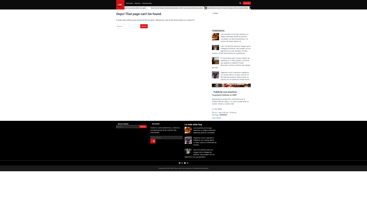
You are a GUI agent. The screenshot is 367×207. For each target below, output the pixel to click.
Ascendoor (188, 168)
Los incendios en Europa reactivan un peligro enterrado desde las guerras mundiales (234, 36)
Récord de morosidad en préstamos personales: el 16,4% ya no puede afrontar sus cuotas (167, 8)
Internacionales (147, 3)
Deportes (137, 3)
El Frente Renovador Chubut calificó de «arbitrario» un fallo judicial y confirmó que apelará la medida (235, 60)
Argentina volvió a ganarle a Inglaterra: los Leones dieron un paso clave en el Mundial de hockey (235, 74)
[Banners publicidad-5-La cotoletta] (231, 87)
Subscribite (247, 3)
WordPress (204, 168)
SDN (171, 168)
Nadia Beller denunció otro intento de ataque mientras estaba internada (218, 8)
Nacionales (129, 3)
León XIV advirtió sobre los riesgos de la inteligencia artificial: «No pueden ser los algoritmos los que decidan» (235, 48)
